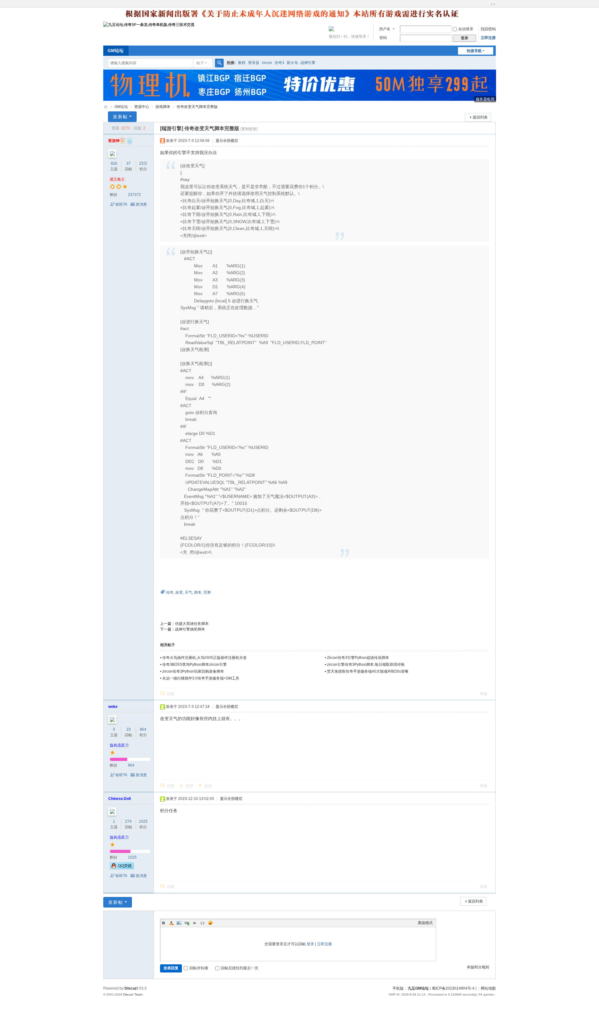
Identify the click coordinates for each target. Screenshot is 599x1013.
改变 (179, 592)
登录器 (253, 63)
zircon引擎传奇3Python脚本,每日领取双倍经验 (366, 664)
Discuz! (131, 988)
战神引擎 (307, 63)
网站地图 (488, 988)
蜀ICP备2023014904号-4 (453, 988)
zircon (267, 63)
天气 (188, 592)
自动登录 (465, 29)
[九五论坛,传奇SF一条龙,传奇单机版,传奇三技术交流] (148, 24)
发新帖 (120, 116)
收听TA (121, 204)
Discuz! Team (132, 994)
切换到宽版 (493, 4)
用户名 (384, 29)
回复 (170, 694)
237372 (134, 194)
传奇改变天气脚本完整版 (197, 107)
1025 (143, 821)
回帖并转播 (198, 968)
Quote (195, 923)
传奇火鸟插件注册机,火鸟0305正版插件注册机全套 (204, 657)
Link (187, 923)
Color (171, 923)
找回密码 (488, 29)
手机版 (398, 988)
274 (128, 821)
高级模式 (425, 923)
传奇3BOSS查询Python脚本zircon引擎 (194, 664)
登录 (310, 944)
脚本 (198, 592)
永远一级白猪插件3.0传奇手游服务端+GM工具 (200, 678)
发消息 (141, 204)
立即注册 (488, 38)
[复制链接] (249, 129)
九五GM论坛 (418, 988)
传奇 (169, 592)
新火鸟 (292, 63)
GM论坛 (116, 50)
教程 (242, 63)
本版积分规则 (478, 967)
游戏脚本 (162, 107)
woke (113, 706)
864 (143, 729)
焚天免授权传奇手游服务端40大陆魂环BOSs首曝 (367, 671)
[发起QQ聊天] (122, 868)
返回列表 (480, 117)
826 (114, 163)
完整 (207, 592)
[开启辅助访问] (487, 4)
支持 (189, 786)
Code (202, 923)
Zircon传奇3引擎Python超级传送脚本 (358, 657)
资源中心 (141, 107)
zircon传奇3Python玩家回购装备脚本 (193, 671)
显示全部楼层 (227, 141)
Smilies (210, 923)
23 (128, 729)
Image (179, 923)
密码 (383, 38)
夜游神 (113, 141)
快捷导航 (474, 51)
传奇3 (279, 63)
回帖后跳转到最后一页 (239, 968)
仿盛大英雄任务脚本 (192, 623)
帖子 (200, 63)
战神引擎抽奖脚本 (190, 629)
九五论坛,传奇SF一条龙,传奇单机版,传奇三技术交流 (105, 106)
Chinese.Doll (119, 798)
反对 (208, 786)
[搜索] (219, 63)
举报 (483, 694)
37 (128, 163)
